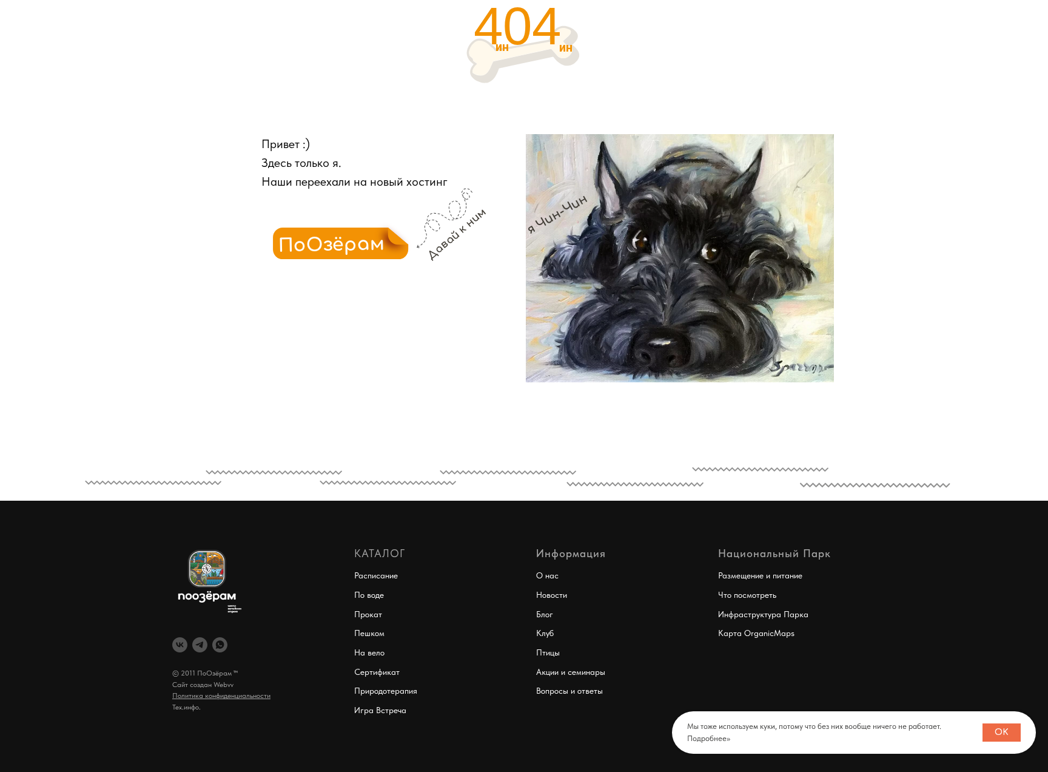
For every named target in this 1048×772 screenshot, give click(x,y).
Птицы (548, 652)
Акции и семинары (570, 672)
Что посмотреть (747, 595)
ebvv (226, 684)
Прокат (368, 614)
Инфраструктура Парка (763, 614)
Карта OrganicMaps (756, 633)
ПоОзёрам (332, 245)
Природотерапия (385, 691)
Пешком (369, 633)
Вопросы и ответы (569, 691)
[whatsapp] (219, 644)
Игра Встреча (380, 710)
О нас (547, 575)
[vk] (179, 644)
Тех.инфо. (186, 707)
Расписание (376, 575)
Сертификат (377, 672)
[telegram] (199, 644)
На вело (369, 652)
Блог (544, 614)
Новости (551, 595)
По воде (369, 595)
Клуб (545, 633)
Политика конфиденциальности (221, 695)
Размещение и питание (760, 575)
